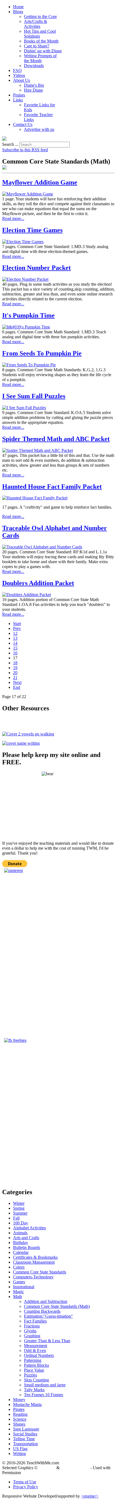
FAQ (17, 70)
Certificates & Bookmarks (35, 1257)
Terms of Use (24, 1482)
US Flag (20, 1448)
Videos (19, 75)
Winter (18, 1203)
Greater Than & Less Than (47, 1340)
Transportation (25, 1443)
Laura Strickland (75, 1467)
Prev (17, 628)
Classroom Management (34, 1262)
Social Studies (25, 1434)
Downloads (34, 65)
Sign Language (26, 1429)
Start (17, 623)
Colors (18, 1267)
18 (15, 662)
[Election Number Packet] (25, 279)
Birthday (20, 1242)
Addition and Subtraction (45, 1301)
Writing (19, 1453)
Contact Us (22, 124)
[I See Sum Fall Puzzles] (24, 407)
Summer (20, 1213)
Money (19, 1399)
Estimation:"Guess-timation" (48, 1316)
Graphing (32, 1335)
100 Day (20, 1223)
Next (17, 682)
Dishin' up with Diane (43, 51)
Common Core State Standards (39, 1272)
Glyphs (30, 1331)
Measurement (35, 1345)
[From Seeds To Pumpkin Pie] (29, 365)
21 (15, 677)
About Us (21, 80)
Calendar (21, 1252)
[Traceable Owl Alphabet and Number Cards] (42, 547)
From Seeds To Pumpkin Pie (42, 353)
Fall (16, 1218)
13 (15, 638)
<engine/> (89, 1496)
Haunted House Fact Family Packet (52, 486)
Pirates (18, 1409)
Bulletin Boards (26, 1247)
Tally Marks (34, 1389)
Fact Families (35, 1321)
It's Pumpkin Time (28, 315)
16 (15, 653)
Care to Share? (36, 46)
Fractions (32, 1326)
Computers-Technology (33, 1277)
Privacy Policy (25, 1486)
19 (15, 667)
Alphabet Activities (29, 1228)
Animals (20, 1232)
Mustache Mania (27, 1404)
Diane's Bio (34, 85)
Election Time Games (32, 230)
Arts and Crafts (26, 1237)
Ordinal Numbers (39, 1355)
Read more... (13, 218)
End (16, 687)
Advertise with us (39, 129)
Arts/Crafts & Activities (35, 24)
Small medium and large (45, 1385)
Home (18, 6)
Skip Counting (36, 1380)
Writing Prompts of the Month (40, 58)
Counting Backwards (42, 1311)
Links (18, 100)
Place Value (34, 1370)
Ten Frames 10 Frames (43, 1394)
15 (15, 648)
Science (19, 1419)
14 (15, 643)
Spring (18, 1208)
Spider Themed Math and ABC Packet (56, 438)
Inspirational (23, 1286)
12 (15, 633)
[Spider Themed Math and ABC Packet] (37, 450)
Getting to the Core (40, 16)
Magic (18, 1291)
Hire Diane (33, 90)
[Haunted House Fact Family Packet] (34, 498)
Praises (19, 95)
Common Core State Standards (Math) (57, 1306)
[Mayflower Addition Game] (27, 194)
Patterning (32, 1360)
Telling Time (24, 1438)
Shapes (19, 1424)
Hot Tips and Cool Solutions (40, 33)
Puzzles (30, 1375)
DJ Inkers (47, 1467)
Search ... (10, 144)
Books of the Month (41, 41)
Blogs (18, 11)
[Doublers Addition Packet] (26, 594)
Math (17, 1296)
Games (19, 1281)
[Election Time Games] (23, 241)
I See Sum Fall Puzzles (33, 396)
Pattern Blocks (36, 1365)
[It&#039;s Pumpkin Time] (26, 327)
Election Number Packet (36, 267)
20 (15, 672)
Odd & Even (35, 1350)
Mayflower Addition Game (39, 182)
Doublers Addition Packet (38, 583)
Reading (20, 1414)
